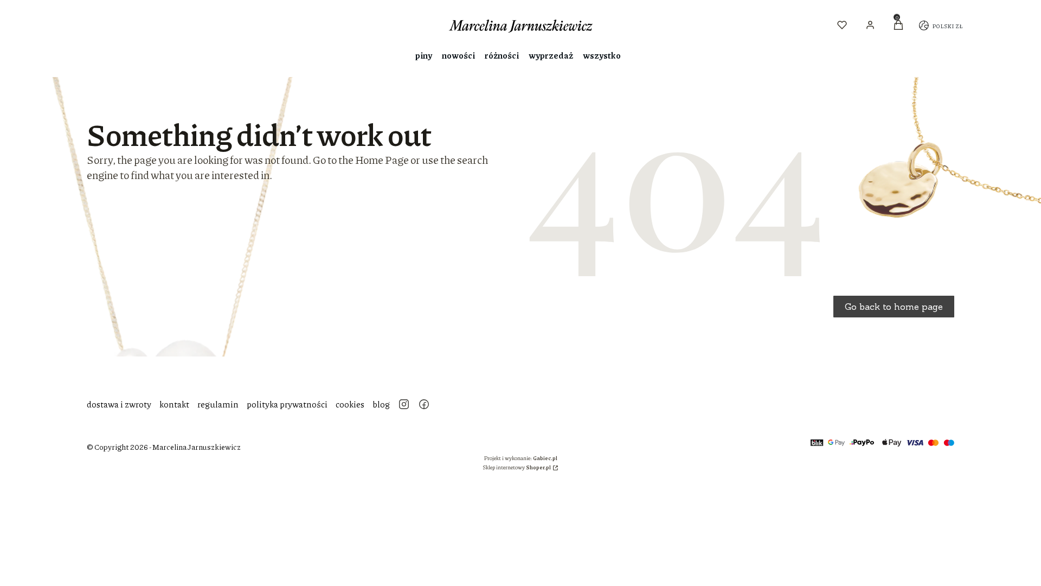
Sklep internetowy (517, 467)
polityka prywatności (287, 404)
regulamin (218, 404)
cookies (350, 404)
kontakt (174, 404)
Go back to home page (894, 306)
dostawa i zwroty (119, 404)
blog (381, 404)
